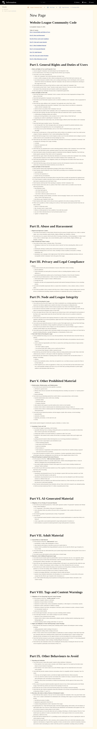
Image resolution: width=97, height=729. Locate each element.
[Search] (41, 2)
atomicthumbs (14, 11)
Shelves (77, 2)
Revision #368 (75, 7)
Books (85, 2)
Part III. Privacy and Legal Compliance (39, 38)
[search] (48, 2)
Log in (92, 2)
